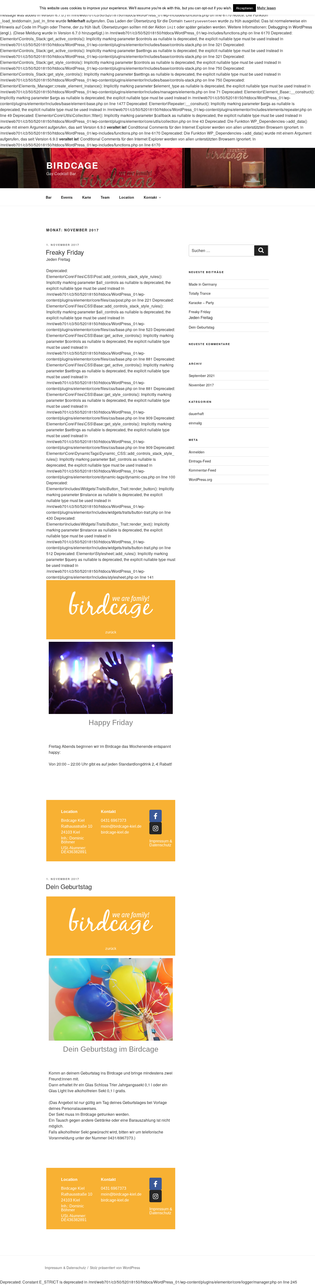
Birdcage (72, 165)
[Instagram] (155, 828)
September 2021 (202, 375)
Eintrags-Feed (200, 461)
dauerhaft (196, 413)
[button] (110, 632)
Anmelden (197, 451)
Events (67, 197)
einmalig (195, 422)
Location (126, 197)
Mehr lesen (266, 8)
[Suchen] (261, 250)
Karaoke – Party (201, 302)
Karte (86, 197)
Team (105, 197)
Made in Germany (203, 284)
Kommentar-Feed (202, 470)
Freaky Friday (65, 254)
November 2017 (201, 384)
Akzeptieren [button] (244, 8)
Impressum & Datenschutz (160, 843)
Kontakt (150, 197)
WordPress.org (200, 479)
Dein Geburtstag (69, 886)
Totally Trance (200, 293)
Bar (48, 197)
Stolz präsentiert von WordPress (115, 1267)
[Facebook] (155, 816)
